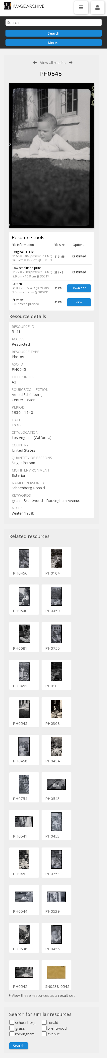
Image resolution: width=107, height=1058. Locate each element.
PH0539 (52, 911)
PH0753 (52, 873)
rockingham (24, 1033)
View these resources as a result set (43, 995)
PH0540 (20, 610)
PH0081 (20, 648)
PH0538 (20, 948)
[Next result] (70, 62)
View (79, 302)
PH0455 (52, 948)
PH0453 (52, 836)
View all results (53, 62)
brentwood (57, 1028)
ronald (52, 1022)
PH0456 (20, 573)
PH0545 (20, 723)
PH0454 (52, 760)
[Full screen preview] (51, 155)
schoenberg (25, 1022)
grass (19, 1028)
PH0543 (52, 798)
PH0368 (52, 723)
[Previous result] (35, 62)
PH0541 (20, 836)
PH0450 (52, 610)
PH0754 (20, 798)
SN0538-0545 (57, 986)
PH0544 (20, 911)
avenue (53, 1033)
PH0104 (52, 573)
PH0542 (20, 986)
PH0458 (20, 760)
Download (79, 288)
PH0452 (20, 873)
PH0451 (20, 685)
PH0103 (52, 685)
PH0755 (52, 648)
